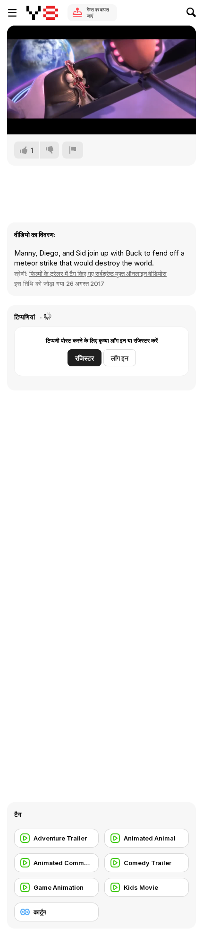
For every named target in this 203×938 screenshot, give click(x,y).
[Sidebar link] (12, 12)
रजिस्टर (84, 358)
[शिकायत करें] (72, 150)
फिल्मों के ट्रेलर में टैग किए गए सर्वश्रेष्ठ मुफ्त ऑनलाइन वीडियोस (98, 273)
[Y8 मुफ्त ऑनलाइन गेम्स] (42, 13)
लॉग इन (119, 358)
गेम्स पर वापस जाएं (98, 12)
